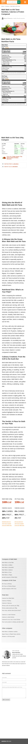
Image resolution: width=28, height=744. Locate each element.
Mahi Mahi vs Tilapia (7, 574)
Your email (4, 682)
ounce (6, 523)
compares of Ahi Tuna (11, 588)
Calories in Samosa (7, 603)
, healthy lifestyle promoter (14, 18)
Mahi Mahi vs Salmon (7, 570)
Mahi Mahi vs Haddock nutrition (10, 631)
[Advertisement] (14, 121)
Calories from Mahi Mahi (8, 598)
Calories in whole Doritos (8, 617)
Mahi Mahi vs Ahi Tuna (15, 6)
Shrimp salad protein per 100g (9, 608)
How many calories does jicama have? (11, 610)
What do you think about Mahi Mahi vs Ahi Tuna (12, 687)
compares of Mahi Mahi (11, 577)
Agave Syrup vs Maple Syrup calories (11, 634)
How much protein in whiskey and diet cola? (13, 622)
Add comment (6, 699)
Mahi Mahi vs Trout (6, 572)
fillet (8, 525)
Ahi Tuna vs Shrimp (7, 583)
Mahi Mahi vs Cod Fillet (8, 562)
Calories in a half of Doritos (8, 614)
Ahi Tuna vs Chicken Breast (9, 586)
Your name (4, 677)
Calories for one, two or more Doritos (11, 619)
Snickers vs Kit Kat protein (8, 636)
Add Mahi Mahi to (11, 164)
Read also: (14, 157)
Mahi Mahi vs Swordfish (8, 567)
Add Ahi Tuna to (11, 166)
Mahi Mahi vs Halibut (7, 565)
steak (10, 525)
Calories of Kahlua (6, 600)
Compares (7, 6)
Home (2, 6)
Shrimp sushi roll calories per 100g (10, 605)
